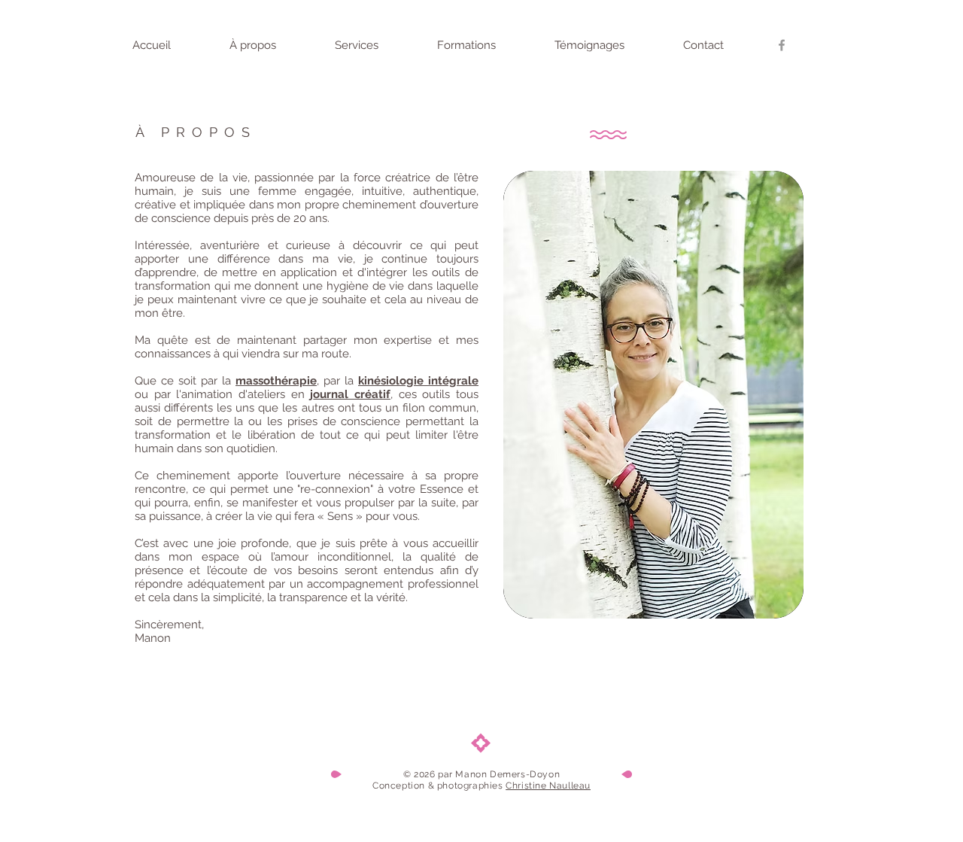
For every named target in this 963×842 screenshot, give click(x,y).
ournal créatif (351, 394)
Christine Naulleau (548, 785)
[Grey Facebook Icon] (781, 45)
